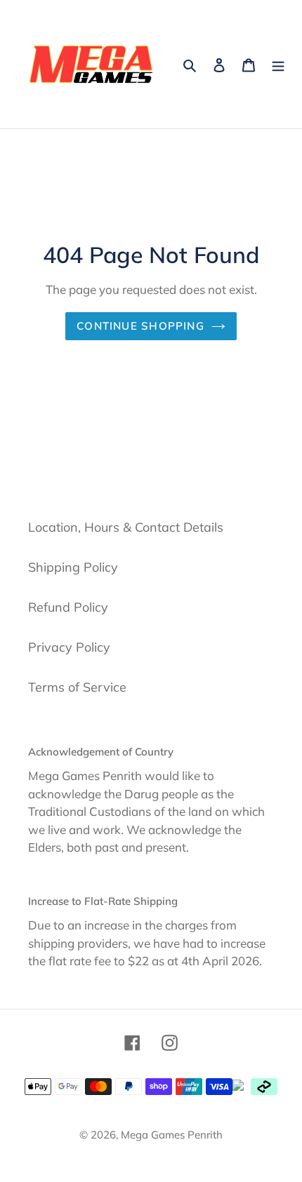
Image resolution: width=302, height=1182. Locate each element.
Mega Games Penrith (172, 1134)
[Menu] (278, 64)
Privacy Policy (69, 647)
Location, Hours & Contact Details (125, 527)
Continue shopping (140, 326)
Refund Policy (68, 607)
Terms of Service (77, 687)
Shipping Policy (73, 567)
